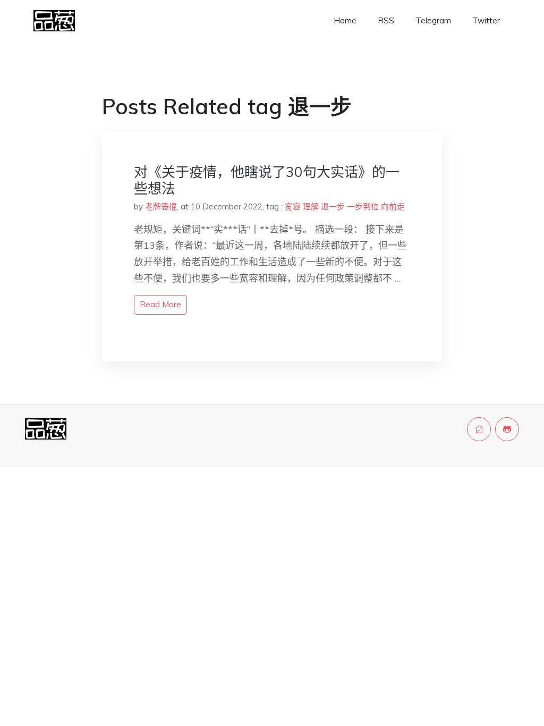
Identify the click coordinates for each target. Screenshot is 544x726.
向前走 (393, 206)
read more (160, 304)
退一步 (333, 206)
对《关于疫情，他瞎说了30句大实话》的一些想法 (267, 180)
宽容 (293, 206)
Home (345, 20)
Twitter (486, 20)
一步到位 (363, 206)
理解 (311, 206)
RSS (386, 20)
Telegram (433, 20)
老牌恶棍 (161, 206)
